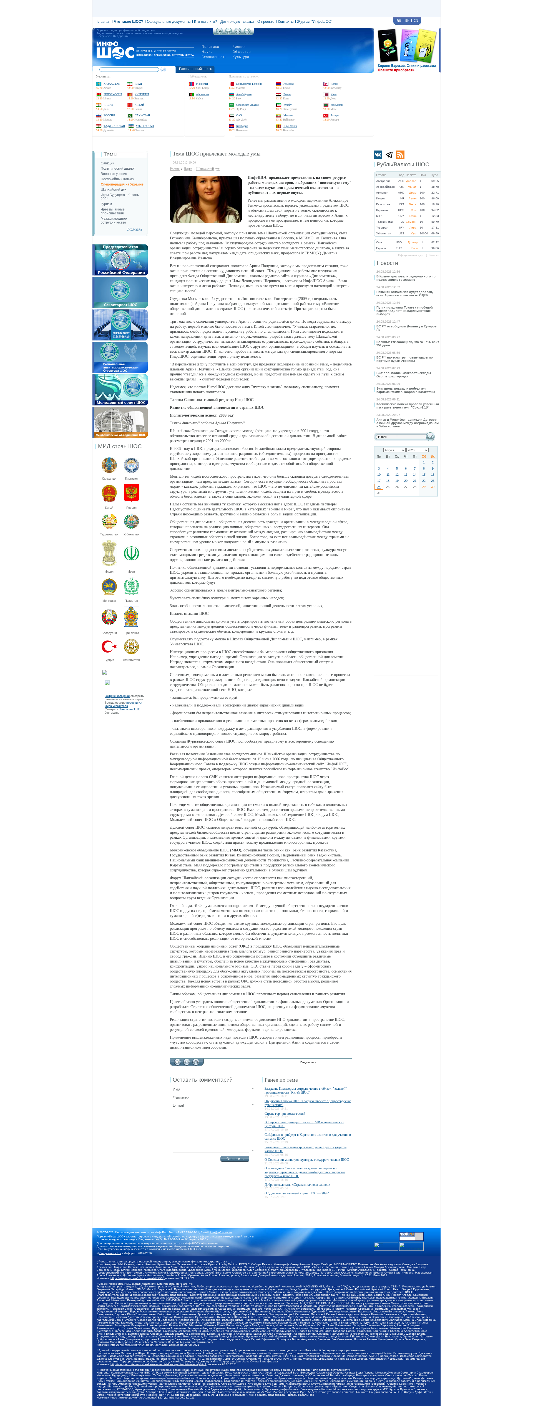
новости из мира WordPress (123, 704)
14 (414, 474)
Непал (334, 83)
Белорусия (109, 633)
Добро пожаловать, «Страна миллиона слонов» (297, 1185)
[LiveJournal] (330, 1062)
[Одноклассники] (342, 1062)
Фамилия (181, 1097)
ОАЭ (239, 115)
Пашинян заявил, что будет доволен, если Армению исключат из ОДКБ (404, 293)
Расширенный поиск (195, 69)
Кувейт (287, 104)
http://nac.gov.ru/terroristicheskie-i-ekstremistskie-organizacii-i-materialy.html (158, 1364)
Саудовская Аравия (247, 104)
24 (379, 486)
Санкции (107, 163)
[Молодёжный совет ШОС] (120, 376)
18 (387, 480)
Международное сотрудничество (114, 220)
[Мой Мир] (348, 1062)
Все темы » (134, 228)
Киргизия (142, 94)
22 (424, 480)
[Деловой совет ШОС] (120, 311)
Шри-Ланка (290, 125)
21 (414, 480)
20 (406, 480)
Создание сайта (110, 1253)
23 (432, 480)
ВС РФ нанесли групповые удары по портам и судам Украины (404, 359)
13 (406, 474)
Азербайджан (244, 94)
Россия (109, 115)
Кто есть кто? (205, 21)
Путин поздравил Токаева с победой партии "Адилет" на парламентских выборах (404, 311)
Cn (416, 20)
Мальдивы (337, 104)
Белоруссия (113, 94)
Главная (103, 21)
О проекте (265, 21)
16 (432, 474)
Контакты (285, 21)
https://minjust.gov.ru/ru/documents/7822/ (137, 1397)
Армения (288, 83)
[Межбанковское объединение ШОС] (120, 408)
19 (397, 480)
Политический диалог (118, 169)
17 (379, 480)
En (407, 20)
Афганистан (202, 94)
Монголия (202, 83)
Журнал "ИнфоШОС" (314, 21)
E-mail (178, 1105)
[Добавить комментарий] (177, 1060)
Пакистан (142, 115)
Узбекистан (145, 125)
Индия (108, 104)
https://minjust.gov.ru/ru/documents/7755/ (137, 1278)
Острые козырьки (117, 696)
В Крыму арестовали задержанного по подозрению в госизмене (406, 278)
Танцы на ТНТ (129, 709)
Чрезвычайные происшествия (113, 211)
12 (397, 474)
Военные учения (114, 174)
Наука (188, 169)
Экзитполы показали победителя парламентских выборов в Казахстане (405, 390)
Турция (335, 115)
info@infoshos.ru (221, 1232)
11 (387, 474)
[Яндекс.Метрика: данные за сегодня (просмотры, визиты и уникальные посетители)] (411, 1246)
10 (379, 474)
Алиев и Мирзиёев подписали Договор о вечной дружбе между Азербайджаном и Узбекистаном (407, 423)
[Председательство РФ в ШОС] (120, 246)
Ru (399, 20)
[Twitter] (325, 1062)
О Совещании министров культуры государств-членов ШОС (307, 1160)
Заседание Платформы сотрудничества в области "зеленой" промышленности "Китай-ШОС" (306, 1090)
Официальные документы (168, 21)
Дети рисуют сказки (237, 21)
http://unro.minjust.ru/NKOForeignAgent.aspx (139, 1344)
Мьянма (288, 115)
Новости (387, 263)
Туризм (106, 204)
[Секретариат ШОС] (120, 278)
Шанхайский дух (113, 190)
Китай (139, 104)
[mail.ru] (411, 1233)
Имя (176, 1089)
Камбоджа (242, 125)
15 (424, 474)
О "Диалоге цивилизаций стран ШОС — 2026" (297, 1193)
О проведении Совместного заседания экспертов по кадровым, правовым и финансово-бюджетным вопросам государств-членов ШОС (305, 1172)
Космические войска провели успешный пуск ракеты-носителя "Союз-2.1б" (407, 405)
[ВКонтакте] (336, 1062)
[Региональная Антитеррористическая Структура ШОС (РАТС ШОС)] (120, 343)
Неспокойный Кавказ (117, 179)
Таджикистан (114, 125)
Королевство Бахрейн (249, 83)
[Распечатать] (195, 1060)
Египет (287, 94)
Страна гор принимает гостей (285, 1114)
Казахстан (112, 83)
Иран (138, 83)
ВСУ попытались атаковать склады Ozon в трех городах (403, 374)
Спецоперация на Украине (122, 184)
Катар (334, 94)
